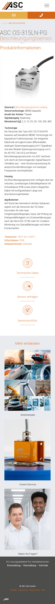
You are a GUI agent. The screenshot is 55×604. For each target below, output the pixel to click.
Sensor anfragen (27, 296)
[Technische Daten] (27, 263)
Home (3, 23)
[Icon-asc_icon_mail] (23, 577)
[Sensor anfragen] (27, 286)
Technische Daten (27, 273)
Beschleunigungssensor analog (31, 107)
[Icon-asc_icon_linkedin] (32, 577)
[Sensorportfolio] (27, 310)
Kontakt (13, 590)
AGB (43, 590)
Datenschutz (34, 590)
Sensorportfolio (27, 320)
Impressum (23, 590)
